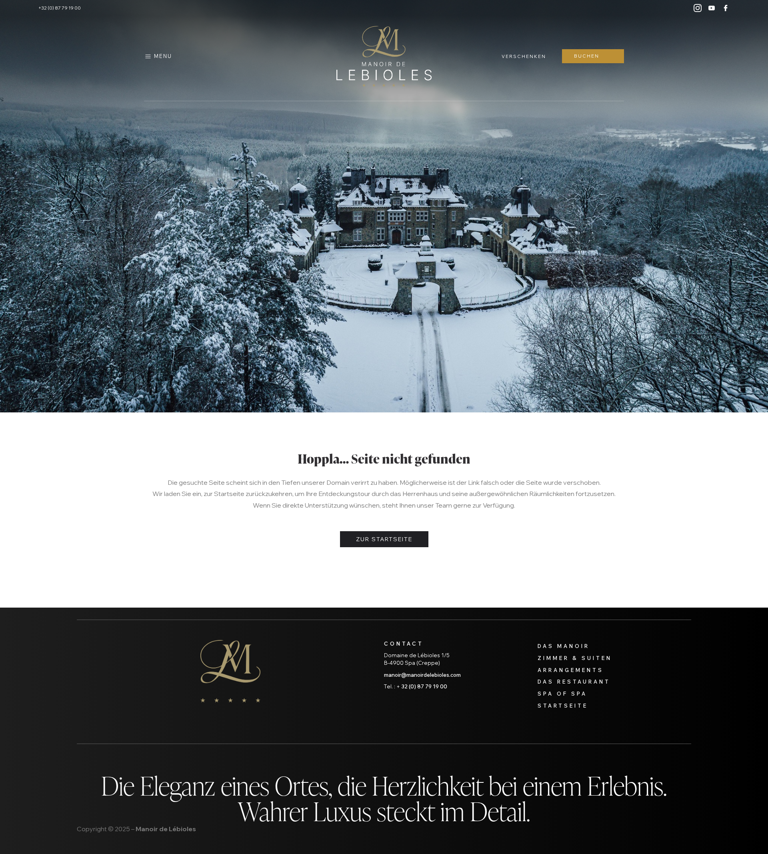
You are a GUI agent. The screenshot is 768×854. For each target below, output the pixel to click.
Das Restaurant (574, 681)
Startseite (563, 705)
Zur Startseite (384, 539)
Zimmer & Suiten (575, 658)
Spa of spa (562, 693)
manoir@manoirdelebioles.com (422, 675)
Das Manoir (564, 646)
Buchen (586, 56)
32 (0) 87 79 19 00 (424, 686)
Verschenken (524, 56)
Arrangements (571, 670)
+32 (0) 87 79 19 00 (59, 8)
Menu (163, 56)
